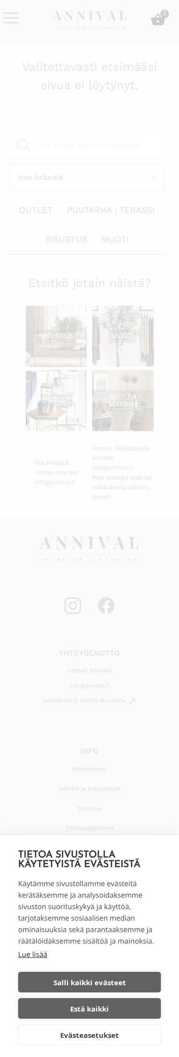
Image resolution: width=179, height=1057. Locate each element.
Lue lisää (32, 954)
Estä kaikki (89, 1008)
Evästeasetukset (89, 1035)
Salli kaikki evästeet (89, 982)
